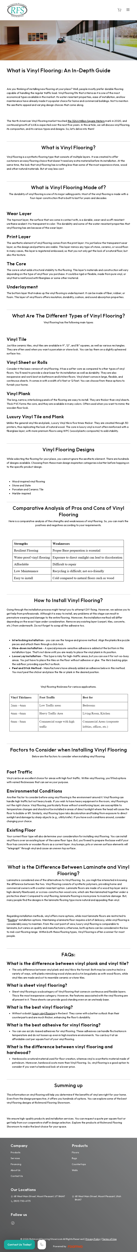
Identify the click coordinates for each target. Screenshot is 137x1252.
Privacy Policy (93, 1239)
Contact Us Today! (19, 1244)
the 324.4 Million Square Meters (86, 121)
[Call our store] (42, 1244)
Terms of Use (109, 1239)
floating (12, 920)
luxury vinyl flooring (43, 1013)
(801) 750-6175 (22, 1200)
